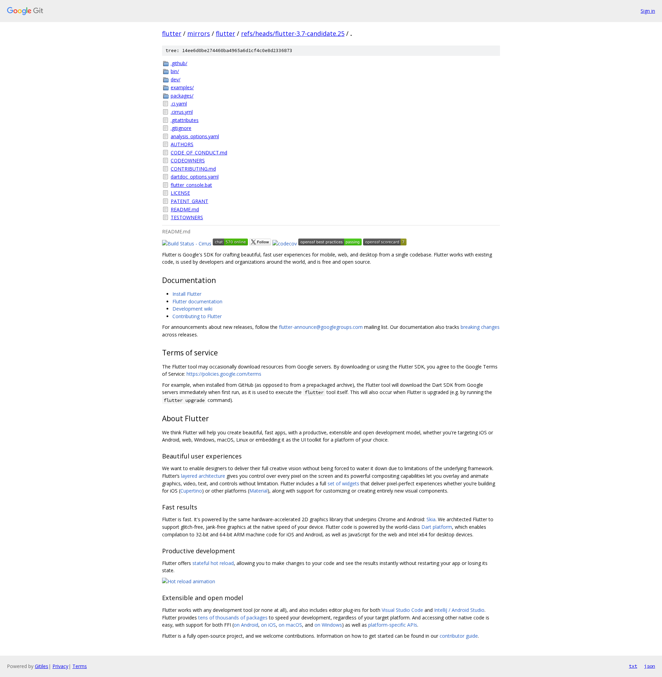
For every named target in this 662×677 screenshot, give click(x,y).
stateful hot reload (213, 563)
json (649, 666)
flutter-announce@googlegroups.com (321, 327)
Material (258, 490)
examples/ (182, 87)
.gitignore (181, 128)
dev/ (175, 79)
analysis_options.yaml (195, 136)
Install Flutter (186, 294)
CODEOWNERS (188, 160)
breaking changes (480, 327)
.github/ (179, 63)
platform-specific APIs (392, 625)
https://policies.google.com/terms (224, 374)
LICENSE (180, 193)
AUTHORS (182, 144)
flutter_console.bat (191, 185)
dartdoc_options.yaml (195, 176)
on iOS (268, 625)
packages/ (182, 95)
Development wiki (192, 308)
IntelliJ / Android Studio (459, 610)
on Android (246, 625)
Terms (79, 666)
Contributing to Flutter (197, 316)
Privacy (60, 666)
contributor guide (459, 636)
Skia (431, 519)
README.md (185, 209)
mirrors (198, 33)
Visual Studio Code (402, 610)
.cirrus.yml (182, 112)
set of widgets (343, 483)
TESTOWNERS (187, 217)
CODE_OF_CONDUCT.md (199, 152)
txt (633, 666)
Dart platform (436, 527)
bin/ (175, 71)
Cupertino (191, 490)
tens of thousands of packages (233, 617)
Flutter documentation (197, 301)
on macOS (290, 625)
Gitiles (41, 666)
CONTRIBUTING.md (193, 168)
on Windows (328, 625)
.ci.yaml (179, 103)
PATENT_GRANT (189, 201)
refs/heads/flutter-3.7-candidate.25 (292, 33)
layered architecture (203, 476)
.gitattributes (185, 120)
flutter (171, 33)
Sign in (648, 11)
